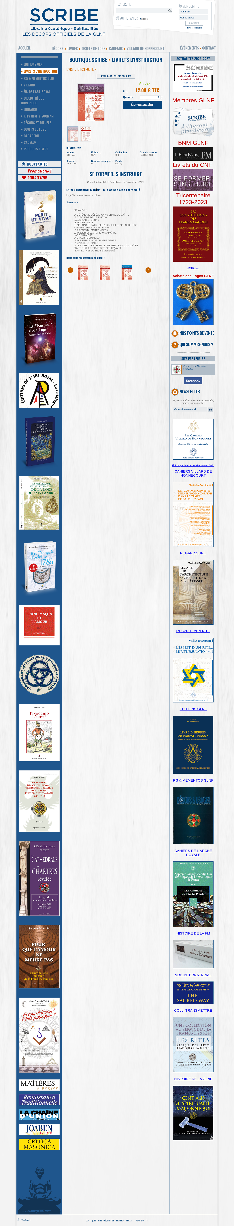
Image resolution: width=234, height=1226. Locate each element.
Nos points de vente (197, 332)
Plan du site (142, 1220)
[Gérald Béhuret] (39, 915)
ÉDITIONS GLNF (193, 709)
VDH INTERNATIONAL (193, 975)
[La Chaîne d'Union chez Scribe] (39, 1119)
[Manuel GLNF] (193, 843)
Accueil (24, 48)
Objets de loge (93, 48)
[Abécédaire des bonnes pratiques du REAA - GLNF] (105, 279)
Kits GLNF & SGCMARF (39, 116)
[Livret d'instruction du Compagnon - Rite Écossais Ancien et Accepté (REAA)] (127, 279)
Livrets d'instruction (40, 71)
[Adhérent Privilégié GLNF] (193, 139)
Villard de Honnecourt (145, 48)
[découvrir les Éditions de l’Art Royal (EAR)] (39, 407)
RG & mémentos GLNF (39, 78)
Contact (209, 48)
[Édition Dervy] (193, 967)
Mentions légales (125, 1220)
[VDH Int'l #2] (193, 1003)
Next (113, 101)
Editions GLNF (34, 64)
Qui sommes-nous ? (196, 344)
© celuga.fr (26, 1220)
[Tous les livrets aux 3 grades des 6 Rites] (193, 190)
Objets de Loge (35, 129)
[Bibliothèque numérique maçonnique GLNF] (193, 160)
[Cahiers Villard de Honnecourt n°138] (193, 624)
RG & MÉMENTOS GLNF (193, 780)
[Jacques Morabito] (39, 470)
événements (189, 48)
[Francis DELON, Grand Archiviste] (39, 831)
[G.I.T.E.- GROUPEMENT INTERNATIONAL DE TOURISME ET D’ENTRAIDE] (39, 694)
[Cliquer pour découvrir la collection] (39, 644)
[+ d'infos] (193, 926)
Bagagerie (31, 135)
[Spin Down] (162, 98)
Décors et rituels (37, 122)
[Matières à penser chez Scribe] (39, 1090)
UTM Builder (193, 268)
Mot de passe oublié (194, 27)
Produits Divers (36, 149)
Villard (29, 85)
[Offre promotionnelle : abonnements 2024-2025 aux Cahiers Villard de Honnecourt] (193, 459)
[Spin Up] (162, 96)
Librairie (30, 109)
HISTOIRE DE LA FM (193, 933)
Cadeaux (116, 48)
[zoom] (193, 91)
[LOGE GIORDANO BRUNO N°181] (39, 304)
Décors (57, 48)
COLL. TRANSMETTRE (193, 1010)
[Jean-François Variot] (39, 1072)
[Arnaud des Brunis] (39, 367)
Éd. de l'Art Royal (37, 91)
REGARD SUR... (193, 553)
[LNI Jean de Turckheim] (39, 244)
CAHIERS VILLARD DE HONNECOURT (193, 473)
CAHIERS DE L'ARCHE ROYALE (193, 853)
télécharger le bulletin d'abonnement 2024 (193, 465)
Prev (71, 101)
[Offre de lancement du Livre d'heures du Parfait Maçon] (193, 773)
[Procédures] (193, 324)
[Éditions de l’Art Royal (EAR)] (39, 529)
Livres (72, 48)
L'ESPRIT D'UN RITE (193, 631)
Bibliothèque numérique (32, 100)
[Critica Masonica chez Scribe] (39, 1149)
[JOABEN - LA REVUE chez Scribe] (39, 1134)
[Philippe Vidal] (39, 760)
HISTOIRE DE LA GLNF (193, 1079)
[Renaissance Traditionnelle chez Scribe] (39, 1104)
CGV (87, 1220)
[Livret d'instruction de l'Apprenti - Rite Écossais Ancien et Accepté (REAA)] (83, 279)
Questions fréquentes (103, 1220)
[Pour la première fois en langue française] (193, 261)
